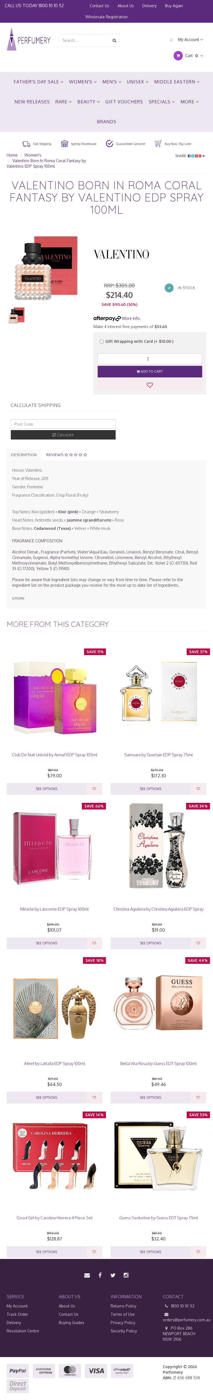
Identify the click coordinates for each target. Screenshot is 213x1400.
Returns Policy (123, 1306)
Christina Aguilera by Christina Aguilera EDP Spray (158, 909)
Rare (62, 101)
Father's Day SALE (37, 82)
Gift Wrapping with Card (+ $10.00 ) (139, 341)
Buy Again (174, 5)
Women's (81, 82)
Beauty (87, 101)
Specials (160, 101)
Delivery (149, 5)
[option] (46, 266)
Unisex (136, 82)
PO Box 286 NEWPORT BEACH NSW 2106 (179, 1334)
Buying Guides (71, 1322)
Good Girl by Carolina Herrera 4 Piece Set (55, 1217)
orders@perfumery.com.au (185, 1319)
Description (24, 455)
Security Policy (124, 1331)
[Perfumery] (28, 39)
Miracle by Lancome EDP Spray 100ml (54, 909)
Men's (110, 82)
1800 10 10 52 (51, 5)
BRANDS (106, 121)
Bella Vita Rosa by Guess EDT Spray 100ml (158, 1063)
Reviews (55, 455)
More (188, 101)
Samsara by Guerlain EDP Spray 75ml (158, 754)
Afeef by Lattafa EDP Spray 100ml (54, 1063)
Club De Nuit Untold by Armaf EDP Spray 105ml (54, 754)
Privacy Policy (123, 1322)
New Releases (32, 101)
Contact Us (99, 5)
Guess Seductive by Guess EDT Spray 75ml (158, 1217)
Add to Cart (151, 371)
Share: (181, 156)
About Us (126, 5)
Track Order (17, 1314)
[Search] (114, 40)
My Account (188, 39)
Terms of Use (123, 1314)
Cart (191, 55)
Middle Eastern (175, 82)
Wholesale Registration (106, 16)
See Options (46, 789)
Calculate (65, 434)
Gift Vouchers (124, 101)
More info (130, 318)
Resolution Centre (23, 1331)
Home (12, 155)
